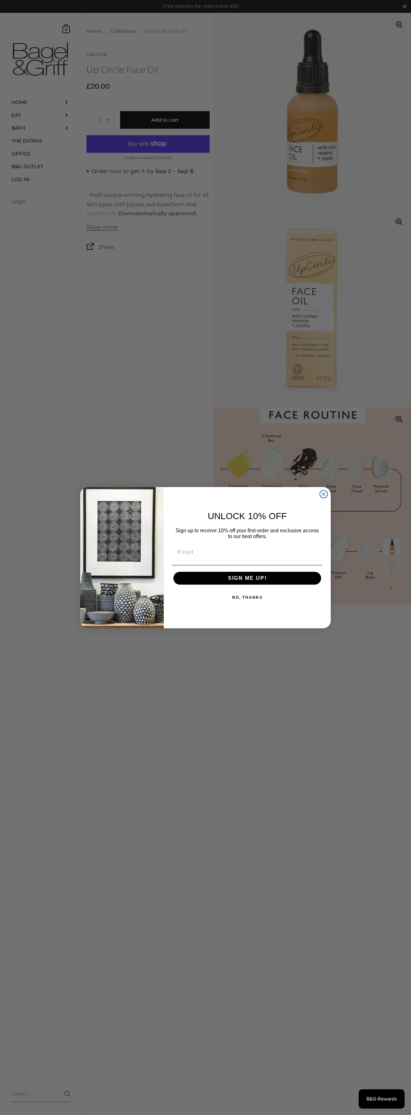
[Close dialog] (324, 494)
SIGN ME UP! (247, 578)
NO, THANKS (247, 597)
